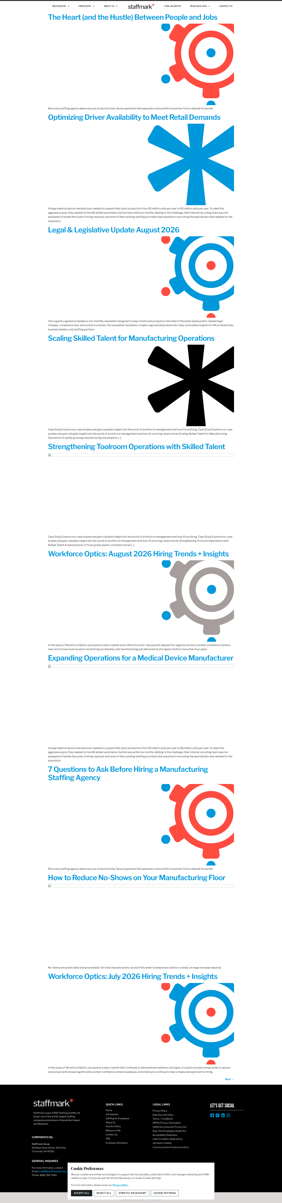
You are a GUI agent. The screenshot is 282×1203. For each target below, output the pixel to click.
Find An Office (172, 6)
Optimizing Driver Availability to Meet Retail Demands (134, 117)
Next (229, 1079)
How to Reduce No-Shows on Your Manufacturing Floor (136, 877)
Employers (85, 6)
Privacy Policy (160, 1110)
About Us (109, 6)
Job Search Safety (162, 1143)
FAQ (108, 1138)
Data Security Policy (163, 1114)
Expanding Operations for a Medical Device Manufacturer (140, 657)
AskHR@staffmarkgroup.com (55, 1171)
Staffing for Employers (117, 1118)
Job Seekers (59, 6)
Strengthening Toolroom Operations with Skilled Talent (136, 446)
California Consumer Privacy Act (170, 1126)
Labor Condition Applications (167, 1138)
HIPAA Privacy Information (167, 1122)
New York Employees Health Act (169, 1131)
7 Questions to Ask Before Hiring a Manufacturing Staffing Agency (128, 773)
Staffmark (141, 6)
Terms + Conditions (163, 1118)
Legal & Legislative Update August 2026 (114, 229)
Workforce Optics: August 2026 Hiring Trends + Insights (138, 553)
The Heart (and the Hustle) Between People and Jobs (132, 17)
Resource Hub (198, 6)
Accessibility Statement (165, 1135)
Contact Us (226, 6)
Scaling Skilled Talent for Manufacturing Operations (131, 338)
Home (109, 1110)
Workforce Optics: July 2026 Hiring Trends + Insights (132, 976)
